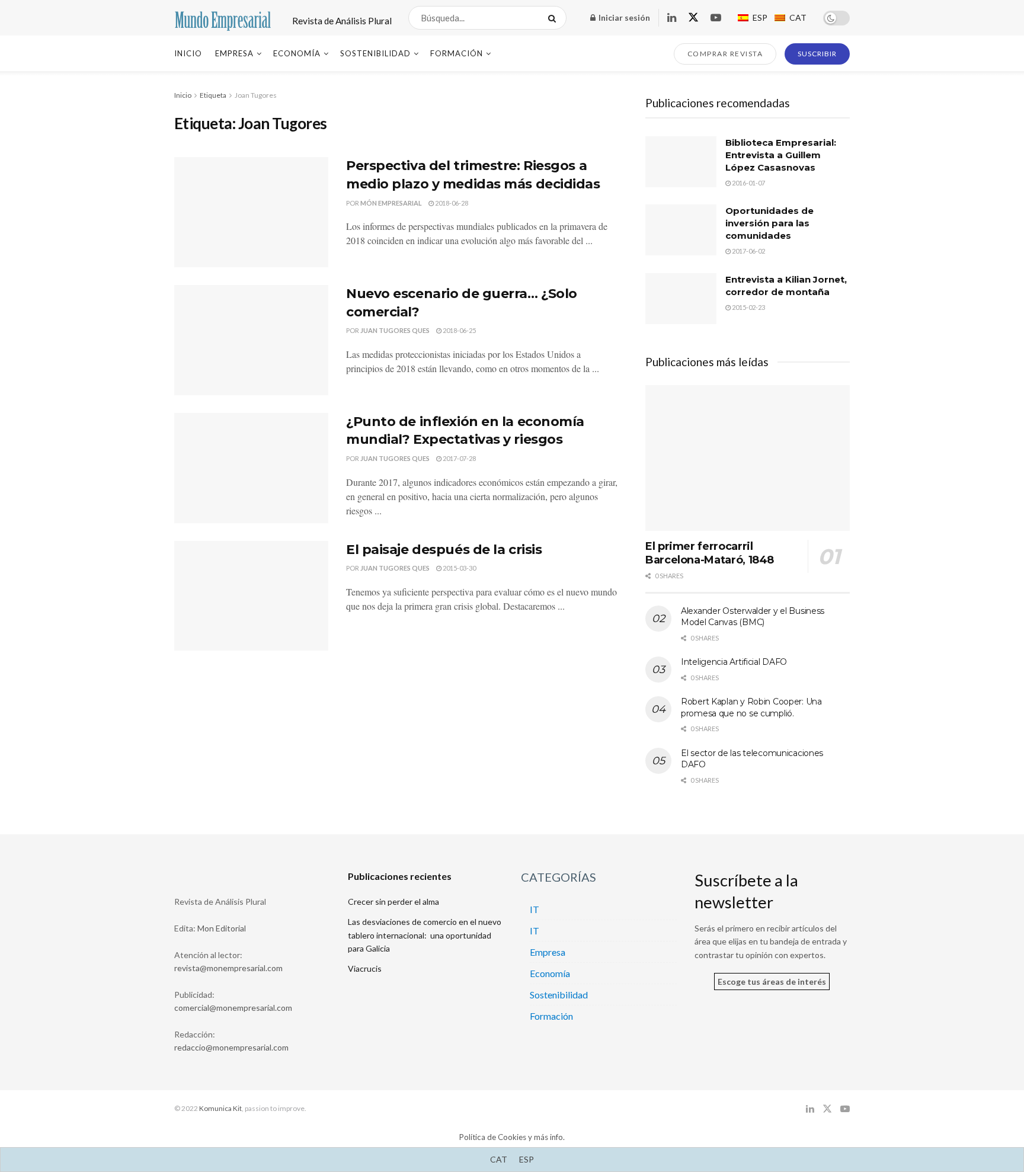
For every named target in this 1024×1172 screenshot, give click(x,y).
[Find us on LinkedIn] (671, 18)
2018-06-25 (458, 330)
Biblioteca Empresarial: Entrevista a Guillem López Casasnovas (780, 155)
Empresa (234, 53)
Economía (297, 53)
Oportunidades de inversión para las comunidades (769, 223)
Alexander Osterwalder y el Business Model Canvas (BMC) (752, 617)
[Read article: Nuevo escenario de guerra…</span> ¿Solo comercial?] (251, 340)
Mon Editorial (221, 928)
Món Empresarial (391, 203)
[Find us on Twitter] (693, 18)
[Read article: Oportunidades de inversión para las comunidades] (680, 229)
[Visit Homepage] (222, 18)
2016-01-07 (748, 183)
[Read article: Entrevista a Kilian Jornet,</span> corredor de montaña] (680, 298)
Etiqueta (213, 95)
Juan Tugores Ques (395, 330)
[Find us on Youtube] (716, 18)
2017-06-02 (748, 251)
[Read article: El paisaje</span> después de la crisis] (251, 596)
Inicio (188, 53)
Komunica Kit (220, 1108)
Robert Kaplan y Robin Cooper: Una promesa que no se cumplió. (751, 707)
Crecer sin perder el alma (393, 901)
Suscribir (817, 53)
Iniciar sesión (623, 17)
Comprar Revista (725, 53)
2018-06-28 (451, 203)
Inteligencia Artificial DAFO (734, 662)
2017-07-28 (458, 458)
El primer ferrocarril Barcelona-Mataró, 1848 (709, 553)
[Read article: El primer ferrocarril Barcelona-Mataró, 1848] (747, 458)
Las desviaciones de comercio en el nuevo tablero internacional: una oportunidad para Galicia (424, 935)
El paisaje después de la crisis (444, 550)
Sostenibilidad (375, 53)
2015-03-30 (458, 568)
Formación (456, 53)
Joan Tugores (256, 95)
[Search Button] (554, 18)
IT (534, 909)
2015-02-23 (748, 307)
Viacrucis (365, 968)
